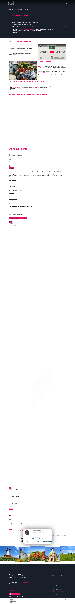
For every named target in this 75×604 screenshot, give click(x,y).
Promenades (19, 9)
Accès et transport (26, 582)
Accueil (9, 9)
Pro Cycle (16, 90)
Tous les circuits (13, 226)
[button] (37, 492)
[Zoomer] (10, 509)
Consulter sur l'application (16, 218)
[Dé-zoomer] (12, 509)
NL (57, 594)
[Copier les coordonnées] (10, 515)
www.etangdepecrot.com (14, 184)
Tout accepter (47, 541)
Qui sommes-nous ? (12, 590)
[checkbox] (38, 269)
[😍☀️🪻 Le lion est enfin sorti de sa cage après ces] (67, 553)
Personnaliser (37, 541)
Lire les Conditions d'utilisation (23, 530)
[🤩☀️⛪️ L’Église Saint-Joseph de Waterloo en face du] (52, 554)
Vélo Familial (15, 87)
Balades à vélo (26, 9)
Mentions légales (58, 599)
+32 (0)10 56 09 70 (14, 583)
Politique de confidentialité (37, 538)
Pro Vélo (19, 88)
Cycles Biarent (17, 86)
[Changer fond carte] (10, 488)
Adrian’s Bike (16, 89)
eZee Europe (18, 84)
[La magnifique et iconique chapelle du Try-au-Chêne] (22, 554)
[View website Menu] (66, 3)
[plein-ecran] (10, 222)
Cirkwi (15, 530)
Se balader (14, 9)
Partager (25, 218)
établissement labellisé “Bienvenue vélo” (53, 21)
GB (55, 594)
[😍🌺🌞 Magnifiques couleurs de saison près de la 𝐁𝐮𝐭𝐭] (37, 553)
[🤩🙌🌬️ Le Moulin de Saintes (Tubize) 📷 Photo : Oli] (7, 553)
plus (64, 535)
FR (54, 594)
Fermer (10, 529)
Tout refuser (27, 541)
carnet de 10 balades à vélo (29, 29)
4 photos (12, 168)
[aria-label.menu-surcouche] (11, 222)
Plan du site (64, 599)
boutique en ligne (43, 72)
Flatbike (35, 87)
